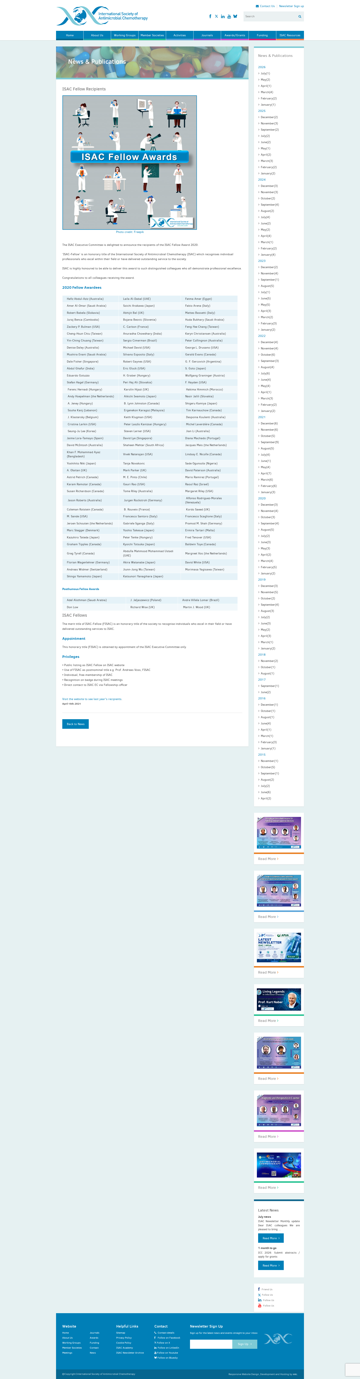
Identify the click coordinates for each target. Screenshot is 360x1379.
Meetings (67, 1352)
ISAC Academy (124, 1347)
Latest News (268, 1210)
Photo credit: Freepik (130, 232)
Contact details (166, 1332)
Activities (180, 35)
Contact (94, 1347)
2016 (262, 698)
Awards (94, 1337)
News (93, 1352)
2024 (262, 180)
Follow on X (163, 1342)
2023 (262, 261)
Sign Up (243, 1344)
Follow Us (267, 1294)
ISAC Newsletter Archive (130, 1352)
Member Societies (152, 35)
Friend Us (267, 1289)
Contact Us (267, 6)
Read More (267, 858)
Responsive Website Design (244, 1374)
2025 (262, 111)
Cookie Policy (123, 1342)
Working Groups (125, 35)
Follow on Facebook (169, 1337)
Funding (262, 35)
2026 (262, 67)
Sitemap (120, 1332)
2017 (262, 680)
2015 (262, 755)
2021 (262, 417)
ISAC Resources (290, 35)
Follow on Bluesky (167, 1357)
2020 (262, 498)
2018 (262, 655)
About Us (97, 35)
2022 (262, 336)
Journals (207, 35)
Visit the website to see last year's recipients (91, 699)
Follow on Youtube (167, 1352)
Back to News (76, 724)
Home (70, 35)
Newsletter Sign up (291, 6)
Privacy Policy (124, 1337)
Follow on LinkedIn (168, 1347)
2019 (262, 580)
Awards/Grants (235, 35)
